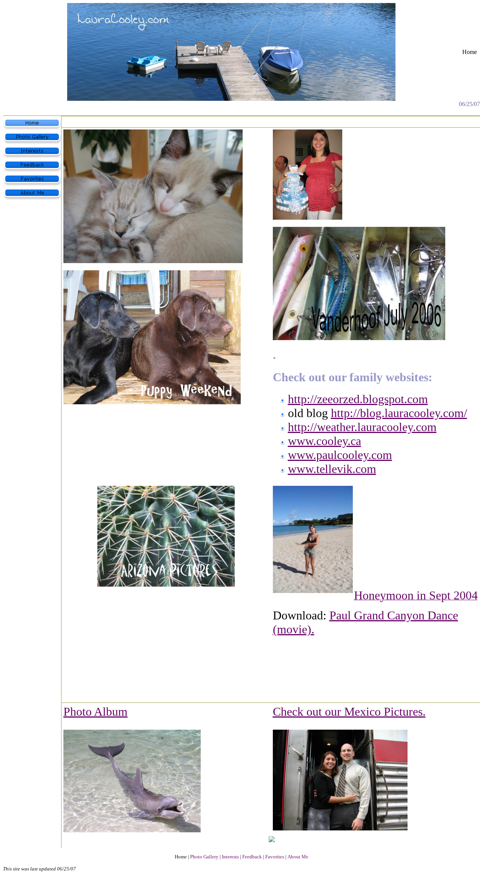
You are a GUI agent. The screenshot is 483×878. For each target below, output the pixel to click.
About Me (298, 857)
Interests (230, 857)
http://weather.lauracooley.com (362, 427)
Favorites (274, 857)
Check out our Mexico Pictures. (349, 711)
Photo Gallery (204, 857)
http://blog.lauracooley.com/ (399, 413)
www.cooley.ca (324, 441)
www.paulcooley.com (340, 455)
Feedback (252, 857)
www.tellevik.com (332, 469)
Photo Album (95, 711)
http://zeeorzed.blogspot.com (358, 399)
